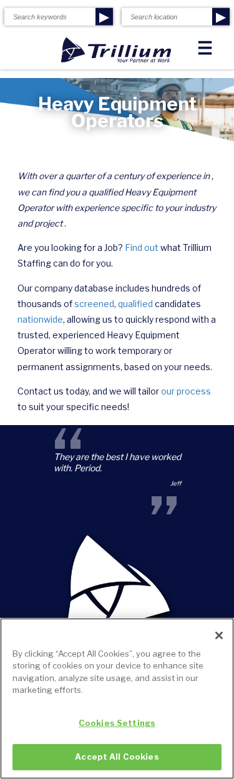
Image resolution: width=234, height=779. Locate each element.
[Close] (219, 635)
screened (94, 303)
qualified (135, 303)
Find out (141, 247)
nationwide (40, 319)
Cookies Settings (117, 723)
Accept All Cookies (116, 757)
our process (186, 391)
